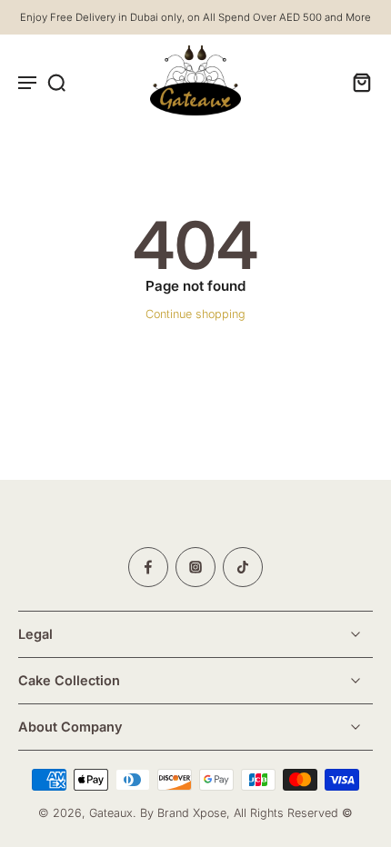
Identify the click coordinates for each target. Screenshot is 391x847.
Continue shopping (195, 314)
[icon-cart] (356, 82)
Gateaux (111, 814)
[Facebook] (148, 567)
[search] (56, 82)
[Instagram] (195, 567)
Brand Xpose (191, 814)
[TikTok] (243, 567)
